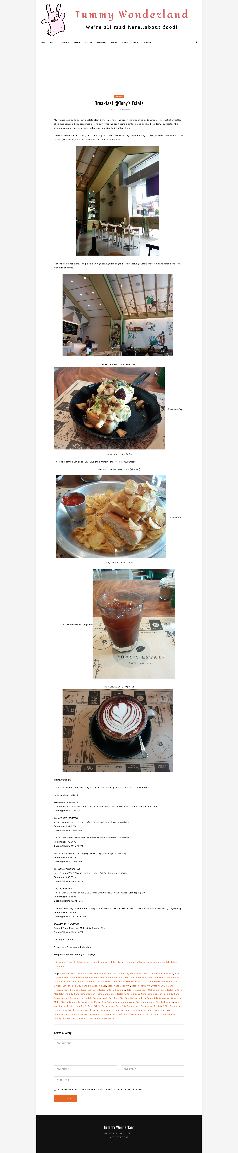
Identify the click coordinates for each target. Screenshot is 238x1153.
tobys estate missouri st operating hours (123, 962)
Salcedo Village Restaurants (133, 1014)
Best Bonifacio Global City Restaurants (122, 973)
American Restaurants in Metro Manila (80, 973)
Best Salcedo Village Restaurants (93, 977)
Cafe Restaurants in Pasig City (157, 994)
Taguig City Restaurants (79, 1018)
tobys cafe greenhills (65, 962)
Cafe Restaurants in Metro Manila (92, 994)
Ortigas (88, 1006)
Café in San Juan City (118, 985)
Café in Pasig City (72, 985)
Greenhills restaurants (81, 1002)
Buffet (53, 42)
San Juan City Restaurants (163, 1014)
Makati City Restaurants (106, 1002)
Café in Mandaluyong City (131, 981)
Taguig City (60, 1018)
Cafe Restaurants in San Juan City (105, 998)
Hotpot (88, 42)
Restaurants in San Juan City (119, 1010)
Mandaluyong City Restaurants (157, 1002)
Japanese (64, 42)
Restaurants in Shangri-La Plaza (153, 1010)
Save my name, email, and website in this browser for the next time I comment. (100, 1089)
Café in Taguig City (141, 985)
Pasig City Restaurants (128, 1006)
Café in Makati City (107, 981)
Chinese (77, 42)
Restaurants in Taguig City (103, 1014)
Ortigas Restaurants (104, 1006)
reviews (119, 96)
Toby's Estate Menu (103, 1018)
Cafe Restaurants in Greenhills (109, 990)
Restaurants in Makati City (154, 1006)
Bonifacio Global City (123, 977)
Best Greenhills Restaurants (158, 973)
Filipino (136, 42)
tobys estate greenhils (158, 962)
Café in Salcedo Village (94, 985)
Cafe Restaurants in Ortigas (125, 994)
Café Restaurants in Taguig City (141, 998)
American (101, 42)
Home (42, 42)
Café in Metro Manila (157, 981)
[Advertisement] (119, 67)
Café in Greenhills (86, 981)
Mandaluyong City (130, 1002)
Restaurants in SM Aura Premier (71, 1014)
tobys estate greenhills (89, 962)
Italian (114, 42)
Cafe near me (159, 985)
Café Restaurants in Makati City (143, 990)
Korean (125, 42)
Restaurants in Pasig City (90, 1010)
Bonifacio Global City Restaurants (152, 977)
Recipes (147, 42)
